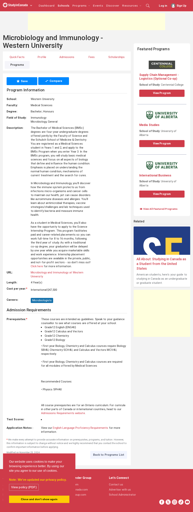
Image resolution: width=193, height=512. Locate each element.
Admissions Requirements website (63, 413)
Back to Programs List (108, 454)
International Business (155, 175)
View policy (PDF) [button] (24, 487)
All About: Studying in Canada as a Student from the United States (161, 263)
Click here (37, 266)
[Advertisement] (96, 21)
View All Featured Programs (159, 208)
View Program (162, 93)
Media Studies (149, 125)
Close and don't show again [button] (39, 499)
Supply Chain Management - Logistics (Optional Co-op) (159, 76)
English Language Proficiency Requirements (80, 428)
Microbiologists (42, 300)
